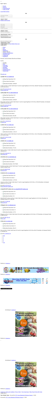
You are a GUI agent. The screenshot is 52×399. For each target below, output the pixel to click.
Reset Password (4, 34)
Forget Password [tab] (6, 8)
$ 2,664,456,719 (7, 153)
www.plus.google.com (13, 92)
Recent (4, 49)
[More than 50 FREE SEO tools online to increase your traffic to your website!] (26, 281)
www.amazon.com (11, 172)
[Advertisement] (26, 253)
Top (4, 48)
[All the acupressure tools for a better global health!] (26, 324)
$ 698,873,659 (7, 169)
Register (2, 30)
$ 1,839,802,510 (7, 233)
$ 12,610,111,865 (7, 137)
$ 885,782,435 (7, 217)
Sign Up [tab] (4, 7)
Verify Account (3, 42)
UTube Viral (5, 55)
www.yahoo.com (10, 124)
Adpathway (8, 263)
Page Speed (5, 68)
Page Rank (5, 65)
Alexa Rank (5, 66)
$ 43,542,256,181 (7, 105)
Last (4, 242)
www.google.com (10, 76)
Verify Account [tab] (6, 9)
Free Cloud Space (25, 391)
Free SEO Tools (6, 54)
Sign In (2, 19)
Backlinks (5, 67)
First (4, 235)
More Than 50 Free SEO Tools (36, 391)
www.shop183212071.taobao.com (21, 189)
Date (4, 64)
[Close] (1, 1)
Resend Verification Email (5, 37)
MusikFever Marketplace (8, 52)
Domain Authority (6, 69)
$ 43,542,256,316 (7, 89)
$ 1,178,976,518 (7, 121)
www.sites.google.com (13, 108)
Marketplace (5, 50)
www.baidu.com (9, 140)
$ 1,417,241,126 (7, 185)
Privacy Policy (18, 391)
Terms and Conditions (10, 391)
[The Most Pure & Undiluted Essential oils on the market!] (26, 270)
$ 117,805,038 (7, 201)
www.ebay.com (9, 221)
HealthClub (5, 56)
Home (4, 47)
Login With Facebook (5, 11)
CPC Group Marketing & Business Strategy (24, 395)
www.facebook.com (12, 156)
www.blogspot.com (11, 205)
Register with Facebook (5, 20)
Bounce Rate (5, 70)
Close (6, 19)
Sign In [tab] (4, 6)
